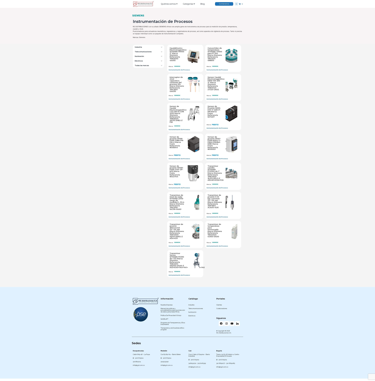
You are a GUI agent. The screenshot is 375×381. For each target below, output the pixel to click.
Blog (202, 4)
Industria (138, 47)
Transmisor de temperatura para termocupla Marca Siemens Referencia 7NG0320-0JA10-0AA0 (215, 230)
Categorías (188, 4)
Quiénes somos (168, 4)
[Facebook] (221, 323)
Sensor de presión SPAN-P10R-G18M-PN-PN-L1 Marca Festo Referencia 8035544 (177, 142)
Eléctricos (139, 61)
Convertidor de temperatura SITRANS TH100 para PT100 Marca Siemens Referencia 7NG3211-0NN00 (215, 54)
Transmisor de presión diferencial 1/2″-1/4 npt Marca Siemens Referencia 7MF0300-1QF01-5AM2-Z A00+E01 (177, 231)
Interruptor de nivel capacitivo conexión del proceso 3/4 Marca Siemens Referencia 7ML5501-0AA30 (177, 84)
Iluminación (139, 56)
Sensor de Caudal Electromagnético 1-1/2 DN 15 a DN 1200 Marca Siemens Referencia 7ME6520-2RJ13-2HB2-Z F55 (178, 114)
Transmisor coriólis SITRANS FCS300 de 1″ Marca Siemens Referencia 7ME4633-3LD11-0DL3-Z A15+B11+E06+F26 (216, 173)
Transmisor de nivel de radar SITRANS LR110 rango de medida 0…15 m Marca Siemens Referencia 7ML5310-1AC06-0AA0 (177, 202)
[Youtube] (231, 323)
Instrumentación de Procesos (179, 70)
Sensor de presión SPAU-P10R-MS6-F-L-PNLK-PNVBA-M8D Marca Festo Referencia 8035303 (214, 143)
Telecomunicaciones (143, 52)
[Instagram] (226, 323)
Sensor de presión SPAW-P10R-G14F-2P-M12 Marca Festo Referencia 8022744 (176, 171)
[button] (148, 47)
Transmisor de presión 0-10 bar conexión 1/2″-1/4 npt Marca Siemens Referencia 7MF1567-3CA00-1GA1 (215, 201)
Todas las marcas (142, 65)
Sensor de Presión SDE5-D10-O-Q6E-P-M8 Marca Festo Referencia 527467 (214, 111)
